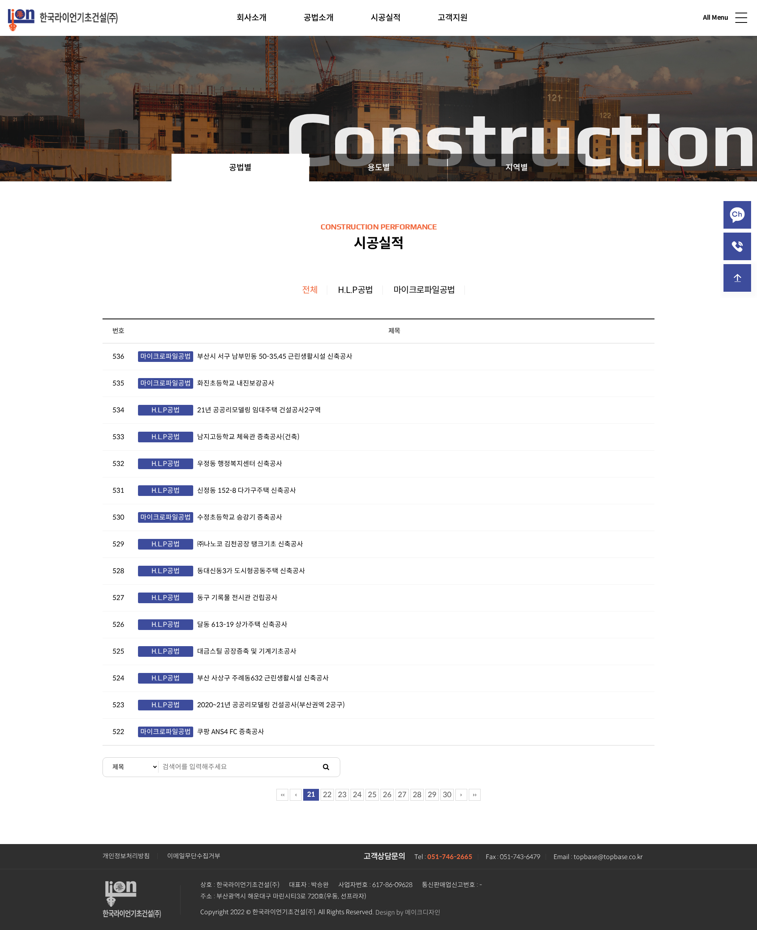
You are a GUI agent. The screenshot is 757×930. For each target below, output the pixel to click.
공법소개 (319, 18)
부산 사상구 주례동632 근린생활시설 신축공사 (263, 678)
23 (342, 794)
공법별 (240, 167)
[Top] (737, 278)
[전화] (737, 246)
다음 (461, 795)
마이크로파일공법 (424, 290)
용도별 (378, 167)
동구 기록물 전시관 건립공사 (237, 598)
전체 (309, 290)
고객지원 (453, 18)
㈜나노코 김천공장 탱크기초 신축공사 (250, 544)
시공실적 (386, 18)
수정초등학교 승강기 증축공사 (239, 517)
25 (372, 794)
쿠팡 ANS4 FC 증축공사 (230, 732)
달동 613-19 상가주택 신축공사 (242, 625)
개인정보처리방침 (126, 856)
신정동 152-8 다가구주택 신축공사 (246, 490)
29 (432, 794)
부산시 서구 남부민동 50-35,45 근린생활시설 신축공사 (274, 356)
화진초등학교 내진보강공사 (235, 383)
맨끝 (475, 795)
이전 (296, 795)
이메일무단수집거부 (193, 856)
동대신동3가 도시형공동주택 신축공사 (251, 571)
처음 (282, 795)
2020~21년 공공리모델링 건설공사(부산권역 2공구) (271, 705)
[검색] (326, 767)
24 (357, 794)
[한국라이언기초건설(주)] (62, 17)
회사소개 (252, 18)
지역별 (516, 167)
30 (447, 794)
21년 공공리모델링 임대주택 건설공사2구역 (259, 410)
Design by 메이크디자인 (407, 912)
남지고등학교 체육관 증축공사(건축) (248, 437)
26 (387, 794)
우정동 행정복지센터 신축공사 (239, 464)
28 (417, 794)
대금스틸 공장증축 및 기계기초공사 (246, 651)
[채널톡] (737, 215)
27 (402, 794)
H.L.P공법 (355, 290)
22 (327, 794)
